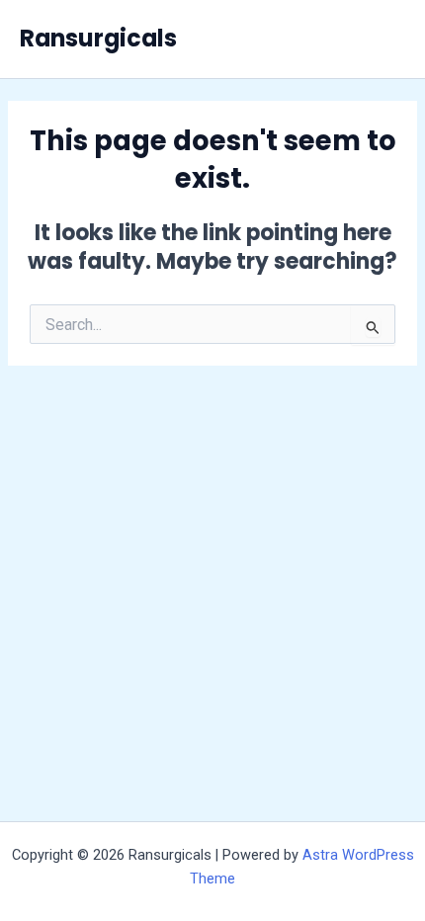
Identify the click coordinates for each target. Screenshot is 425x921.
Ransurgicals (98, 38)
